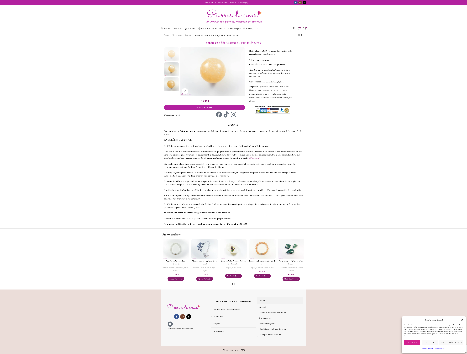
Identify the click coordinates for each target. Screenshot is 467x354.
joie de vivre (269, 94)
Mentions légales (439, 348)
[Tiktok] (226, 114)
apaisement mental (267, 87)
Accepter (412, 342)
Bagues (228, 268)
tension (285, 97)
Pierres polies (177, 35)
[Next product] (301, 35)
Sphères (188, 35)
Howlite (196, 268)
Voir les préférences (451, 342)
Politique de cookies (427, 348)
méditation (283, 94)
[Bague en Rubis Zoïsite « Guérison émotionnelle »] (233, 249)
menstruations (254, 97)
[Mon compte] (293, 28)
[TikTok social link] (304, 2)
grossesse (252, 94)
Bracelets (172, 268)
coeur (259, 90)
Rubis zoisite (236, 268)
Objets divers (204, 268)
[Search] (260, 28)
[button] (462, 319)
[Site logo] (233, 15)
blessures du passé (282, 87)
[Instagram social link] (300, 2)
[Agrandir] (185, 91)
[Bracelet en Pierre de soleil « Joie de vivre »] (262, 249)
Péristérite (179, 268)
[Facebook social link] (296, 2)
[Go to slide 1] (232, 284)
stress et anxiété (276, 97)
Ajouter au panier (204, 108)
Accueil (166, 35)
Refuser (429, 342)
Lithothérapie (254, 158)
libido (276, 94)
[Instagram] (234, 114)
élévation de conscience (270, 90)
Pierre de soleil (269, 268)
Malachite (283, 268)
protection (265, 97)
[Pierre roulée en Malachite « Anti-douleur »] (291, 249)
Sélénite (274, 82)
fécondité (284, 90)
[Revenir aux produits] (298, 35)
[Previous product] (295, 35)
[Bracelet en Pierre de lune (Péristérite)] (176, 249)
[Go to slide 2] (234, 284)
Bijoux (165, 268)
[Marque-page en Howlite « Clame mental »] (204, 249)
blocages (252, 90)
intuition (260, 94)
